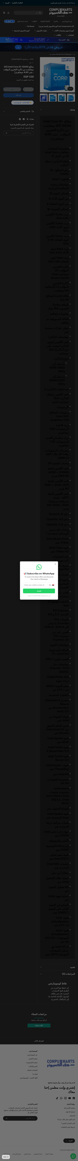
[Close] (55, 564)
